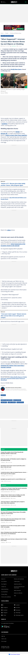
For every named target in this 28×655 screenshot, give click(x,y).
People (6, 33)
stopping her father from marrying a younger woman (12, 366)
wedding (4, 124)
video (9, 230)
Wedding (3, 395)
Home (2, 33)
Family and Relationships (15, 33)
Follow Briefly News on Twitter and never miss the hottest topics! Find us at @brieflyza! (14, 378)
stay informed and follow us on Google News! (13, 198)
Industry (2, 469)
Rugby (2, 481)
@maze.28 (4, 133)
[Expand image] (27, 74)
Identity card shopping (6, 400)
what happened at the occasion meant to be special (13, 244)
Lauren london (11, 402)
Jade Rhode (14, 46)
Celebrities (3, 455)
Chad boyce (3, 402)
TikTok (17, 132)
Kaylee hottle (20, 402)
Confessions (3, 475)
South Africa (3, 522)
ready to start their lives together (16, 135)
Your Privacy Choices (15, 654)
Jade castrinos (17, 400)
